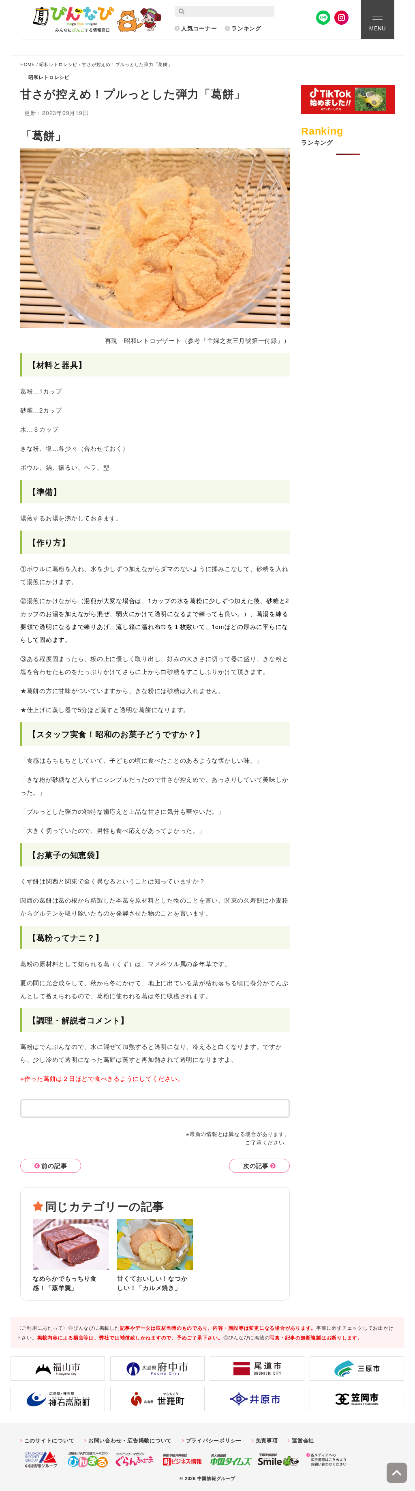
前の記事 (54, 1165)
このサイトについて (49, 1440)
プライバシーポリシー (214, 1440)
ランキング (246, 28)
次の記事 (256, 1165)
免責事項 (267, 1440)
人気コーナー (199, 28)
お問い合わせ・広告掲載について (130, 1440)
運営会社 (303, 1440)
